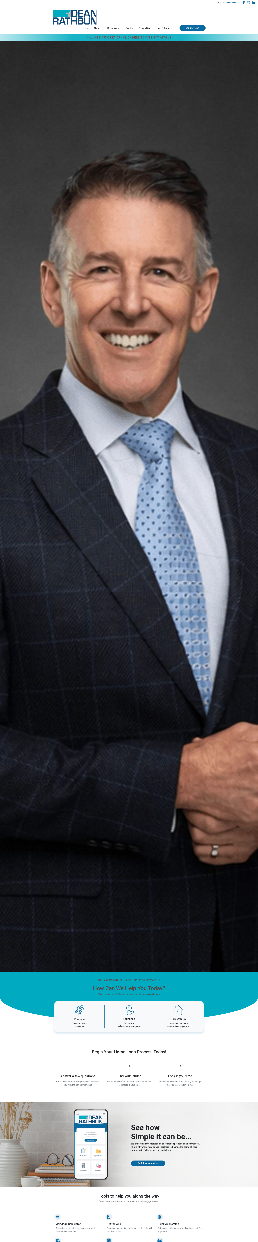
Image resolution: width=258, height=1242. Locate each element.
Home (86, 28)
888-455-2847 (105, 37)
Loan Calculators (164, 28)
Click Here (131, 37)
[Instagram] (248, 2)
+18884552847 (230, 2)
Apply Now (192, 28)
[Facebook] (244, 2)
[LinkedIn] (253, 2)
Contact (130, 28)
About (97, 28)
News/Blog (145, 28)
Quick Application (148, 1163)
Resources (113, 28)
